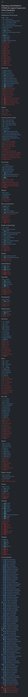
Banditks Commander (11, 571)
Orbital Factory (7, 85)
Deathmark (6, 351)
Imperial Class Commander (10, 602)
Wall (4, 110)
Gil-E (4, 374)
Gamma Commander (11, 599)
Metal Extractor (7, 166)
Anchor (5, 35)
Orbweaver (6, 387)
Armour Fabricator (8, 143)
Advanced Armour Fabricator (11, 154)
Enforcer (5, 385)
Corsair (5, 344)
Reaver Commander (11, 638)
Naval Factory (7, 73)
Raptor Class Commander (9, 635)
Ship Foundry (7, 93)
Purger (5, 377)
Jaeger (5, 464)
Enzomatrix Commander (12, 592)
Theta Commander (11, 659)
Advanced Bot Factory (9, 80)
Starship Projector (8, 88)
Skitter (5, 323)
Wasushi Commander (11, 692)
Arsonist (5, 50)
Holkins (5, 39)
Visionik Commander (11, 672)
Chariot (5, 289)
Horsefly (5, 410)
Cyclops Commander (11, 685)
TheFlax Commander (11, 657)
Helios (5, 286)
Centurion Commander (12, 582)
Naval (3, 441)
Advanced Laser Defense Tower (11, 26)
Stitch (5, 126)
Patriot (5, 380)
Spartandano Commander (13, 649)
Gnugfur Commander (11, 600)
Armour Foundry (7, 90)
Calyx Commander (11, 581)
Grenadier (6, 364)
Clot (4, 113)
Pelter (5, 29)
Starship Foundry (8, 104)
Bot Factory (6, 72)
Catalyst (5, 266)
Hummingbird (7, 404)
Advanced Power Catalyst (10, 186)
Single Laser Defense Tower (10, 21)
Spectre (5, 216)
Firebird (5, 430)
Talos (4, 459)
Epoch (5, 469)
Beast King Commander (12, 574)
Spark (5, 366)
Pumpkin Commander (12, 628)
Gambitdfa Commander (12, 597)
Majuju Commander (11, 613)
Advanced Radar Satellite (10, 212)
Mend (5, 130)
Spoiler (5, 111)
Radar (5, 207)
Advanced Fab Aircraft (9, 136)
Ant (4, 324)
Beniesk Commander (11, 576)
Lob (4, 34)
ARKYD (5, 209)
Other (3, 107)
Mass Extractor (7, 179)
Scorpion (5, 349)
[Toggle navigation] (3, 2)
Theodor (5, 53)
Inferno (5, 329)
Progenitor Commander (12, 626)
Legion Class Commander (9, 687)
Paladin (5, 526)
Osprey (5, 287)
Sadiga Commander (11, 643)
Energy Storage (7, 169)
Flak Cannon (6, 27)
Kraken (5, 451)
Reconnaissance (7, 204)
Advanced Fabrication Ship (10, 138)
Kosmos (5, 222)
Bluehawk (6, 372)
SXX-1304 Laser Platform (9, 514)
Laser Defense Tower (9, 22)
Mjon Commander (11, 615)
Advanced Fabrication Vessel (10, 157)
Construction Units (8, 117)
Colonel (5, 139)
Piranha (5, 443)
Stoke (5, 341)
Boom (5, 361)
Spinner (5, 326)
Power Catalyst (7, 181)
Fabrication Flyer (7, 144)
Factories (4, 68)
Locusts (5, 369)
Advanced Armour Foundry (10, 98)
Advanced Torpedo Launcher (11, 32)
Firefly (5, 399)
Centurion (6, 58)
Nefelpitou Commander (12, 620)
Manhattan (6, 242)
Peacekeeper (7, 379)
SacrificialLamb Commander (13, 641)
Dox (4, 362)
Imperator (6, 532)
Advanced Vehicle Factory (10, 83)
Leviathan (6, 455)
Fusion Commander (11, 595)
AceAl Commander (11, 561)
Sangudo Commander (12, 644)
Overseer (6, 221)
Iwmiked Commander (11, 605)
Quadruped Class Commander (11, 630)
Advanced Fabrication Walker (11, 152)
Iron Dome (6, 65)
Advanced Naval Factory (9, 81)
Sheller (5, 334)
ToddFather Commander (12, 661)
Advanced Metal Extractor (10, 174)
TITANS (4, 537)
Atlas (4, 375)
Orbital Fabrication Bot (9, 131)
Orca (4, 448)
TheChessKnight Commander (13, 656)
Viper (5, 523)
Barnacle (5, 128)
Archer (5, 52)
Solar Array (6, 172)
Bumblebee (6, 405)
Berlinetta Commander (12, 577)
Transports (5, 297)
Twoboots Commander (12, 666)
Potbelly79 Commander (12, 625)
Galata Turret (7, 19)
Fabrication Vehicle (8, 123)
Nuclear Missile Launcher (10, 257)
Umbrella (6, 30)
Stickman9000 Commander (13, 653)
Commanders (6, 557)
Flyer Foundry (7, 91)
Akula (5, 461)
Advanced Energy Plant (9, 176)
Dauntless (6, 428)
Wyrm (5, 413)
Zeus (4, 417)
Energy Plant (6, 168)
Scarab (5, 47)
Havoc (5, 347)
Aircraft (4, 396)
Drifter (5, 328)
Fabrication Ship (7, 121)
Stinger (5, 367)
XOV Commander (10, 674)
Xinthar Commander (11, 679)
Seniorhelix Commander (12, 646)
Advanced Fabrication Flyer (10, 156)
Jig (4, 177)
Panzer (5, 352)
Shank (5, 342)
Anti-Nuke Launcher (8, 40)
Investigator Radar (8, 214)
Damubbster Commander (13, 585)
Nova (4, 422)
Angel (5, 197)
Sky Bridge (6, 291)
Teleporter (6, 282)
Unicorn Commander (11, 669)
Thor (4, 393)
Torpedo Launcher (8, 24)
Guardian (6, 148)
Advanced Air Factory (9, 78)
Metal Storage (7, 171)
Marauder (6, 423)
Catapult (5, 37)
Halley (5, 267)
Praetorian (6, 159)
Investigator (6, 382)
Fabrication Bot (7, 120)
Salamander (6, 433)
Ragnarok (6, 269)
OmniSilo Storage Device (10, 182)
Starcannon (6, 96)
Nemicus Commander (11, 621)
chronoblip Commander (12, 684)
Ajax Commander (10, 564)
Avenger (5, 506)
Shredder (6, 42)
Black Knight (6, 531)
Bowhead (6, 463)
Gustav (5, 63)
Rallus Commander (11, 633)
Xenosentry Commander (12, 675)
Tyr (4, 534)
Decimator (6, 60)
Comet (5, 294)
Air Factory (6, 70)
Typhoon (5, 456)
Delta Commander (11, 587)
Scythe (5, 425)
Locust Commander (11, 612)
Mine (4, 17)
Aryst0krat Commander (12, 569)
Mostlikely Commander (12, 617)
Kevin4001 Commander (12, 610)
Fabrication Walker (8, 141)
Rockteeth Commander (12, 690)
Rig (4, 187)
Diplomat (6, 272)
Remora (5, 149)
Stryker (5, 321)
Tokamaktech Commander (13, 662)
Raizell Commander (11, 631)
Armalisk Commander (11, 567)
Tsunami (5, 57)
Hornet (5, 412)
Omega (5, 516)
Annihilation (6, 263)
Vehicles (4, 319)
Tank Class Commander (9, 654)
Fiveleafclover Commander (13, 594)
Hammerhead (7, 468)
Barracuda (6, 446)
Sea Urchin (6, 115)
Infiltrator (6, 426)
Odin (4, 355)
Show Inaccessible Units (7, 13)
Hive (4, 48)
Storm (5, 331)
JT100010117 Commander (12, 607)
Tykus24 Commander (11, 667)
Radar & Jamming (8, 225)
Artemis (5, 511)
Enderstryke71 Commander (13, 590)
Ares (4, 339)
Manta (5, 466)
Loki (4, 438)
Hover (3, 484)
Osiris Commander (11, 623)
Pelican (5, 279)
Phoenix (5, 408)
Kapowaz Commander (12, 608)
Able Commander (10, 559)
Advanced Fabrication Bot (10, 133)
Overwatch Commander (12, 689)
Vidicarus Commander (12, 671)
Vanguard (6, 236)
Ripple (5, 44)
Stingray (5, 239)
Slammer (5, 370)
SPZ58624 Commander (12, 639)
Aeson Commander (11, 563)
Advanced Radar (7, 211)
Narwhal (5, 445)
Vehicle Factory (7, 77)
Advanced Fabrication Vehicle (11, 134)
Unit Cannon (6, 86)
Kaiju (4, 450)
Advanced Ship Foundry (9, 101)
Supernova (6, 259)
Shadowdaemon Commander (13, 648)
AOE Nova (5, 420)
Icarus (5, 164)
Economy (4, 162)
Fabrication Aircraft (8, 125)
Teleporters (5, 309)
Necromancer (7, 390)
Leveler (5, 332)
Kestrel (5, 407)
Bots (3, 358)
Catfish (5, 458)
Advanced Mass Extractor (10, 184)
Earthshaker (6, 354)
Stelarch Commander (11, 651)
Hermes (5, 206)
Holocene (6, 274)
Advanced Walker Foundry (10, 103)
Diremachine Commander (13, 589)
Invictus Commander (11, 603)
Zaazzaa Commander (11, 680)
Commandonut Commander (13, 584)
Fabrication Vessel (8, 146)
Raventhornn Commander (13, 636)
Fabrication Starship (8, 151)
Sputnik (5, 219)
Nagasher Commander (12, 618)
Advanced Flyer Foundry (9, 99)
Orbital (4, 501)
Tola (4, 55)
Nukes (3, 253)
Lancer (5, 384)
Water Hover (6, 472)
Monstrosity (6, 392)
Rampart (5, 62)
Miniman (5, 388)
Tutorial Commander (9, 664)
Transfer (4, 277)
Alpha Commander (11, 566)
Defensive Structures (9, 15)
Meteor (5, 435)
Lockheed (6, 431)
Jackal (5, 45)
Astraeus (5, 281)
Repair (3, 190)
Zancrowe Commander (12, 682)
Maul (4, 346)
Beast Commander (11, 572)
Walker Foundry (7, 95)
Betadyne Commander (12, 579)
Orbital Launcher (8, 75)
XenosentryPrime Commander (12, 677)
